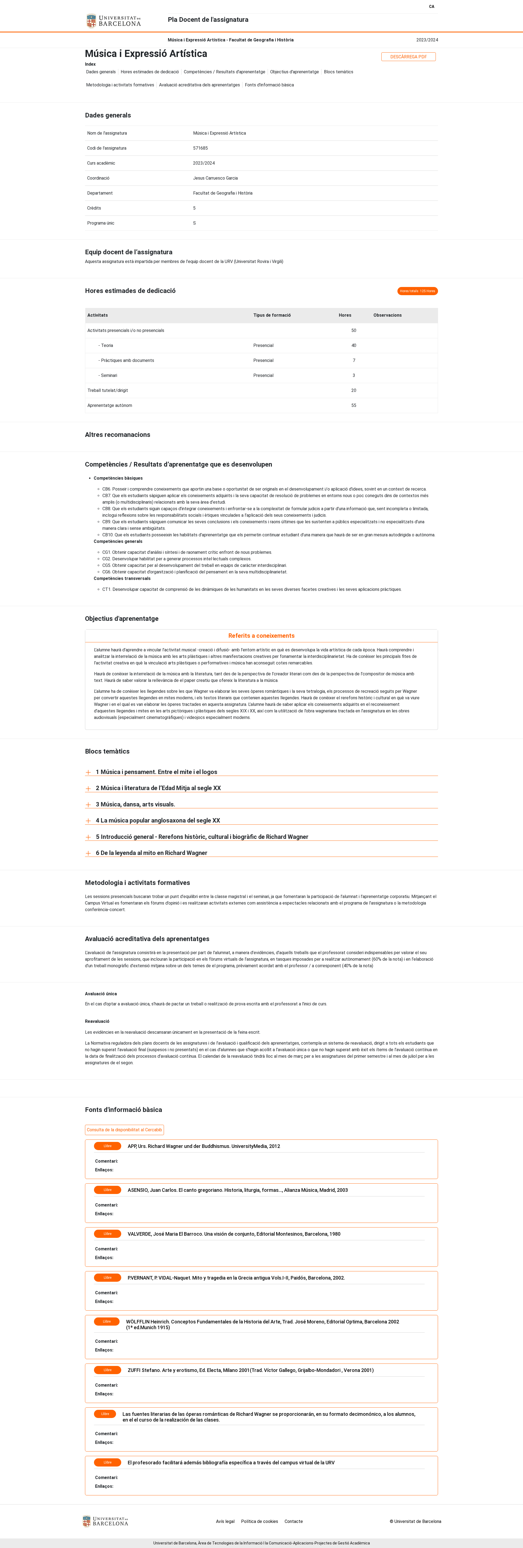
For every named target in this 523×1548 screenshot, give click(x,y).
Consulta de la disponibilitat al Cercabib (124, 1129)
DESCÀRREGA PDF (408, 56)
